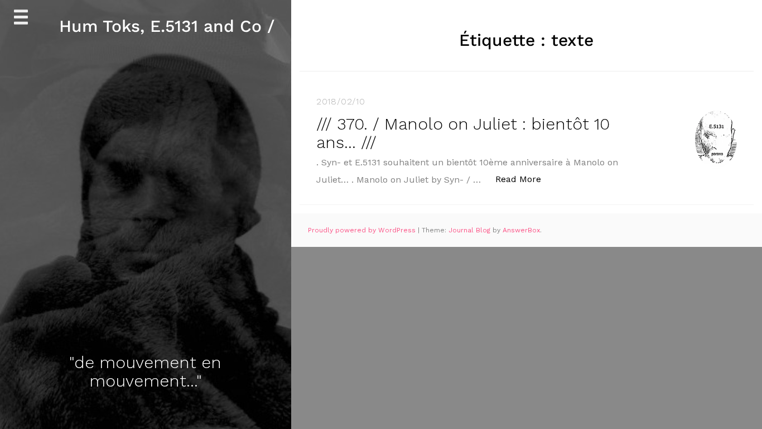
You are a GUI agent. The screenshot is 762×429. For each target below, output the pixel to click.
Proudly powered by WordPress (363, 230)
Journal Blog (470, 230)
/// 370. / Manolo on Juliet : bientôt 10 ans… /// (463, 133)
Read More (524, 178)
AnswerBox (521, 230)
